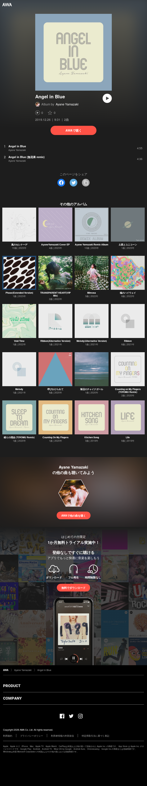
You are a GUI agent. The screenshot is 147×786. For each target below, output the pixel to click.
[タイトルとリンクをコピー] (86, 182)
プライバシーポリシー (31, 735)
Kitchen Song (91, 437)
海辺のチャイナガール (91, 389)
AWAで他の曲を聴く (73, 515)
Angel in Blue (44, 670)
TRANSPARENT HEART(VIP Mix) (55, 294)
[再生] (107, 98)
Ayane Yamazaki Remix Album (91, 244)
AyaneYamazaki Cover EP (55, 244)
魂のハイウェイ (128, 292)
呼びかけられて (55, 389)
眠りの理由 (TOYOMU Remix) (19, 437)
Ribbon (128, 341)
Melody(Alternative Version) (92, 341)
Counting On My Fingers (55, 437)
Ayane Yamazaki (67, 104)
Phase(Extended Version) (19, 292)
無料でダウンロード (73, 588)
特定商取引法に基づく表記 (95, 735)
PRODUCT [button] (11, 685)
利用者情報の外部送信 (62, 735)
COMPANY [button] (12, 698)
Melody (19, 389)
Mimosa (91, 292)
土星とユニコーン (128, 244)
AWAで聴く (73, 130)
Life (128, 437)
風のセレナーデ (19, 244)
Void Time (19, 341)
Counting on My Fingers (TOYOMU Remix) (128, 390)
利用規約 (7, 735)
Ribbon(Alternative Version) (55, 341)
